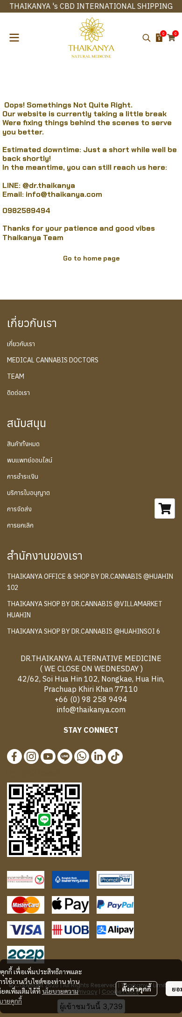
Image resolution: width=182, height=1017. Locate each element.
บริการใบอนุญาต (28, 492)
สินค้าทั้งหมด (23, 444)
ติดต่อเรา (18, 392)
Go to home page (91, 258)
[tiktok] (115, 756)
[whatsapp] (81, 756)
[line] (64, 756)
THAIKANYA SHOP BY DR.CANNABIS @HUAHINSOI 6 (83, 631)
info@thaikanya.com (64, 194)
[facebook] (14, 756)
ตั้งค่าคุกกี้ (136, 988)
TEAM (15, 376)
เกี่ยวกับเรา (21, 344)
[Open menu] (14, 37)
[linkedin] (98, 756)
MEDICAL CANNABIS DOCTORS (52, 360)
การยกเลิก (20, 525)
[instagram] (31, 756)
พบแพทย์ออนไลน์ (29, 460)
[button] (146, 37)
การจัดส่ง (19, 509)
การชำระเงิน (22, 476)
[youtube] (48, 756)
